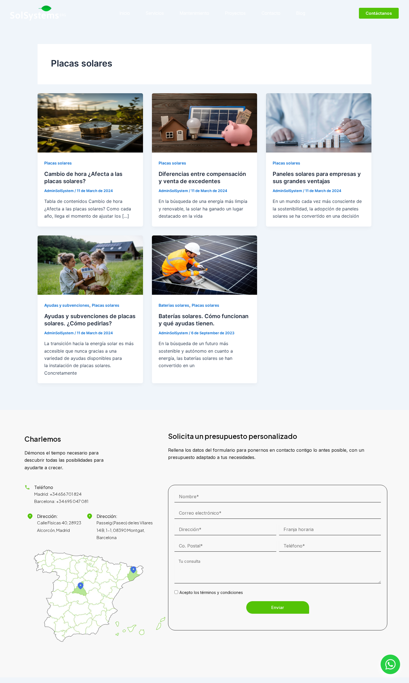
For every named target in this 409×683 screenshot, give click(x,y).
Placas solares (58, 163)
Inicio (125, 13)
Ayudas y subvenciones (66, 305)
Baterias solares (174, 305)
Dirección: (47, 516)
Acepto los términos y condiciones (211, 592)
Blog (300, 13)
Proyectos (235, 13)
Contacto (271, 13)
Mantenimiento (194, 13)
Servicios (155, 13)
